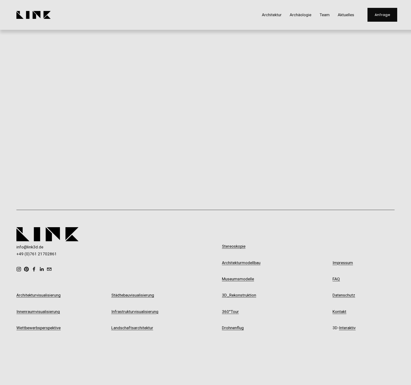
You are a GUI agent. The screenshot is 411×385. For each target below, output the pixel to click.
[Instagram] (18, 269)
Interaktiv (347, 327)
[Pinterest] (26, 269)
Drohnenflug (233, 327)
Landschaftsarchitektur (132, 327)
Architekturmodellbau (241, 262)
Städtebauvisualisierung (132, 295)
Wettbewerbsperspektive (38, 327)
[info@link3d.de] (49, 269)
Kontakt (339, 311)
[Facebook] (34, 269)
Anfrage (382, 14)
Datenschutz (344, 295)
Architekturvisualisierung (38, 295)
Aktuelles (346, 14)
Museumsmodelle (238, 279)
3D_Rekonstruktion (239, 295)
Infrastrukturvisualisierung (134, 311)
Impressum (343, 262)
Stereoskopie (233, 246)
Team (325, 14)
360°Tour (230, 311)
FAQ (336, 279)
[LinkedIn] (41, 269)
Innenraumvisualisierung (38, 311)
